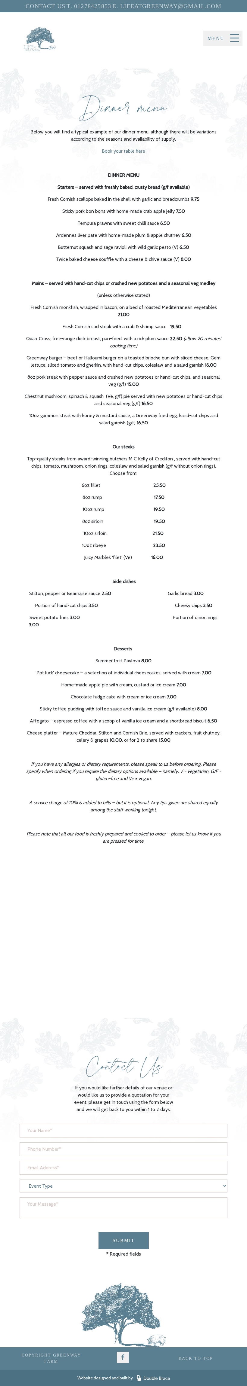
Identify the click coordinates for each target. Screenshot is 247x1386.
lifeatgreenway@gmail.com (170, 6)
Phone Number (37, 1147)
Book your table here (123, 151)
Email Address (36, 1166)
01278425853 (92, 6)
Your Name (32, 1129)
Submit (124, 1240)
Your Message (36, 1202)
